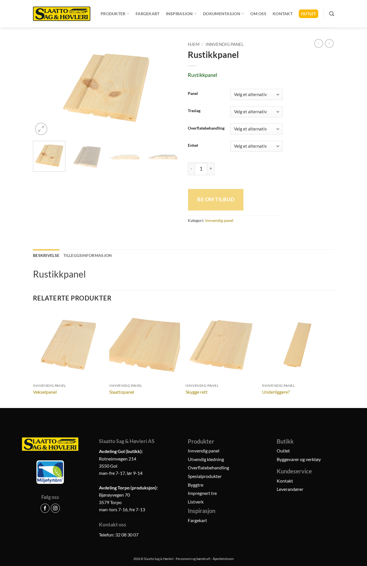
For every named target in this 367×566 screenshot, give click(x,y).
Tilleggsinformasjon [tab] (87, 255)
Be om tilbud (215, 199)
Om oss (258, 13)
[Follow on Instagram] (55, 508)
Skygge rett (197, 392)
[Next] (169, 87)
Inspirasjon (179, 13)
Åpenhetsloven (223, 559)
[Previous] (43, 87)
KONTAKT (282, 13)
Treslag (194, 111)
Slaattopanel (121, 392)
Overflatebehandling (206, 128)
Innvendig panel (225, 44)
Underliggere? (276, 392)
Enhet (193, 145)
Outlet (308, 13)
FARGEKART (148, 13)
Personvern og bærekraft (193, 559)
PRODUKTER (113, 13)
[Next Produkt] (318, 43)
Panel (193, 93)
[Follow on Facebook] (45, 508)
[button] (41, 129)
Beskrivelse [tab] (46, 255)
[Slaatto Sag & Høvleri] (61, 14)
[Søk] (331, 13)
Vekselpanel (45, 392)
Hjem (194, 44)
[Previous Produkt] (329, 43)
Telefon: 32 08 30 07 (118, 534)
